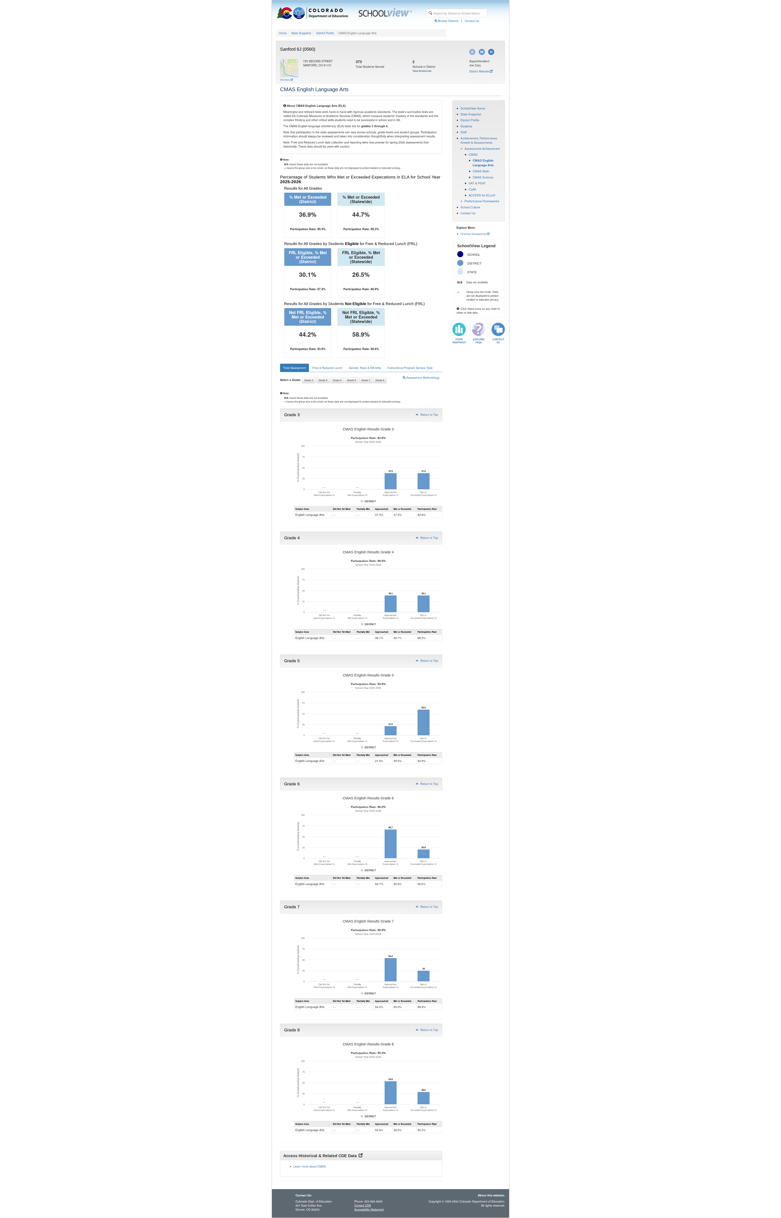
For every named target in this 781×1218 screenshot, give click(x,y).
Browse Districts (448, 21)
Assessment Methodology (423, 377)
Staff (463, 132)
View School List (421, 71)
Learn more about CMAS (309, 1166)
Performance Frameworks (482, 201)
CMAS (473, 154)
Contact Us (472, 21)
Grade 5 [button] (337, 380)
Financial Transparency (473, 233)
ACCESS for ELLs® (482, 195)
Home (283, 33)
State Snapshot (301, 33)
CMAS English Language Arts (483, 162)
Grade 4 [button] (323, 380)
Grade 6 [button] (351, 380)
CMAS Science (483, 177)
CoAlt (472, 189)
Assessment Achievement (482, 148)
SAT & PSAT (477, 183)
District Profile (325, 33)
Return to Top (429, 415)
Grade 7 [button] (365, 380)
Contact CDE (362, 1205)
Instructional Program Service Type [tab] (410, 368)
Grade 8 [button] (379, 380)
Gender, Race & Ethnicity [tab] (365, 368)
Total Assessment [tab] (294, 368)
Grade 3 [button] (308, 380)
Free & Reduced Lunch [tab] (327, 368)
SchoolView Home (472, 108)
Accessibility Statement (369, 1209)
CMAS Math (481, 171)
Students (466, 126)
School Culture (470, 207)
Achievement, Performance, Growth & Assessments (479, 140)
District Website (479, 71)
